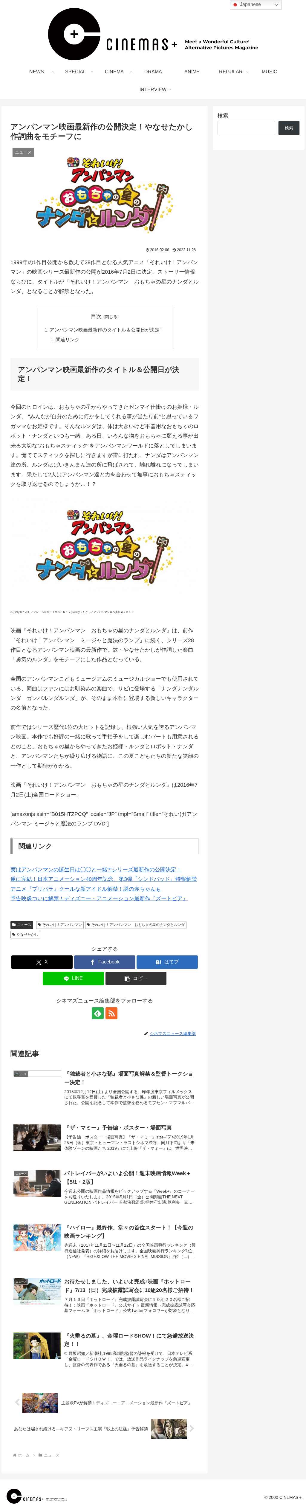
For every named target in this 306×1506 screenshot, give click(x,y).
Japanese (250, 4)
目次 (96, 316)
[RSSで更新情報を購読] (111, 1013)
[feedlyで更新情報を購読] (98, 1013)
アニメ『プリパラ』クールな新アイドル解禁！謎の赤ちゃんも (85, 889)
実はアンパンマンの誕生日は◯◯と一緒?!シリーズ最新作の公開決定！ (96, 870)
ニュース (24, 925)
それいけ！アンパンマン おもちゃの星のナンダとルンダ (138, 925)
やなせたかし (27, 934)
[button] (136, 978)
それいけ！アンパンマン (62, 925)
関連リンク (67, 339)
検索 (223, 116)
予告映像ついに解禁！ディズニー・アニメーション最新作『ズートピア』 (99, 898)
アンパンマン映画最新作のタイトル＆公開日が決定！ (107, 329)
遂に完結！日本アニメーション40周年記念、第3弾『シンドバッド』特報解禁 (103, 879)
